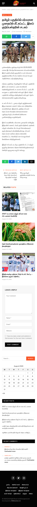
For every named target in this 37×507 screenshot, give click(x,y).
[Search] (34, 3)
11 (9, 379)
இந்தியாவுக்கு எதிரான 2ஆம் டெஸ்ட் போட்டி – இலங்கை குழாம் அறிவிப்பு (17, 275)
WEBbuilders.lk (16, 501)
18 (9, 383)
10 (4, 379)
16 (32, 379)
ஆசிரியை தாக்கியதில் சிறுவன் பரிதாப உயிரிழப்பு (16, 432)
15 (28, 379)
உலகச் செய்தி (8, 493)
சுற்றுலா (25, 493)
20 (18, 383)
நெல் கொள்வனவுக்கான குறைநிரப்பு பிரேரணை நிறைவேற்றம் (18, 245)
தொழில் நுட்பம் (24, 487)
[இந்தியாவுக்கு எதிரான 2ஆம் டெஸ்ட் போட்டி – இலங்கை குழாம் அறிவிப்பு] (18, 262)
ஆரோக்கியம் (17, 493)
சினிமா (31, 493)
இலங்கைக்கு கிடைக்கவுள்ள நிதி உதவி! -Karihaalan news (16, 450)
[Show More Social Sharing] (33, 36)
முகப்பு (8, 484)
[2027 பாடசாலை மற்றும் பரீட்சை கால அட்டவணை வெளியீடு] (18, 201)
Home (4, 9)
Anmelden (8, 455)
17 (4, 383)
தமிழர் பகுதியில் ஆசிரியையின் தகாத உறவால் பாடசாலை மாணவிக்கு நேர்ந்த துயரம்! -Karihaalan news (19, 460)
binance (7, 446)
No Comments (18, 31)
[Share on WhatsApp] (6, 36)
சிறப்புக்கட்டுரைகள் (12, 487)
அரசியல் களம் (16, 484)
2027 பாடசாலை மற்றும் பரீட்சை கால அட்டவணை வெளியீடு (14, 215)
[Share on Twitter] (16, 36)
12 (14, 379)
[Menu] (3, 3)
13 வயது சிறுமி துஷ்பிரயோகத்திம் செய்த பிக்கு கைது (27, 175)
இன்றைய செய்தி (7, 15)
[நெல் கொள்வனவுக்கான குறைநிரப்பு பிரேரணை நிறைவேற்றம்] (18, 232)
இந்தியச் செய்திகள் (24, 490)
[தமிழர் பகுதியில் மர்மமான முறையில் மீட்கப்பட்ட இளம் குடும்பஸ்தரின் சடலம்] (18, 52)
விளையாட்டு (25, 484)
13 (18, 379)
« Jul (3, 393)
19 (14, 383)
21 (23, 383)
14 (23, 379)
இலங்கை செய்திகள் (11, 490)
